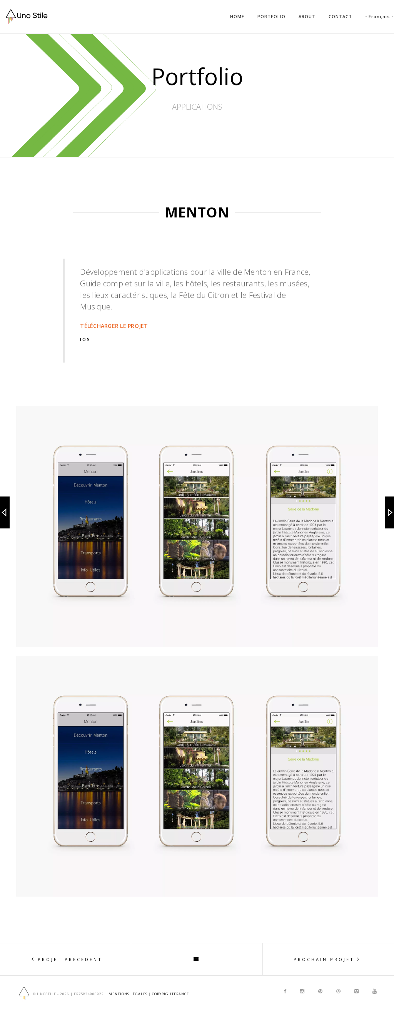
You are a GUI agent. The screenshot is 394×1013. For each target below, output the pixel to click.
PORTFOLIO (271, 16)
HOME (237, 16)
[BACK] (196, 959)
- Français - (379, 16)
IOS (85, 339)
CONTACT (340, 16)
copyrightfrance (170, 993)
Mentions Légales (128, 993)
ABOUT (307, 16)
